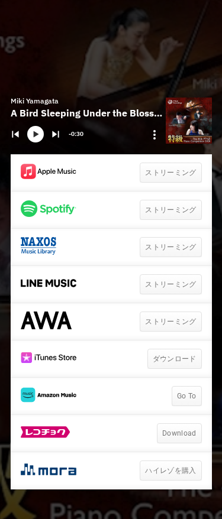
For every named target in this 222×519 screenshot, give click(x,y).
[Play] (35, 134)
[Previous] (15, 134)
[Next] (56, 134)
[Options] (154, 135)
